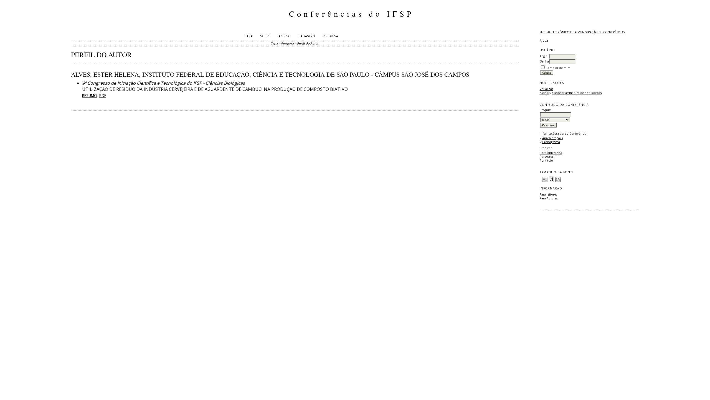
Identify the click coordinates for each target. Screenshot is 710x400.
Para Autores (548, 198)
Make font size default (551, 179)
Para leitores (548, 194)
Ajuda (544, 40)
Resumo (89, 95)
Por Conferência (551, 153)
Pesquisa (330, 36)
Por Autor (546, 157)
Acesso (284, 36)
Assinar (544, 93)
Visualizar (546, 89)
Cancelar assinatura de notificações (577, 93)
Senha (544, 61)
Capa (248, 36)
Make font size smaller (544, 179)
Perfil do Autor (308, 43)
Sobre (265, 36)
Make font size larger (558, 179)
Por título (546, 160)
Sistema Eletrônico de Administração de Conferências (582, 32)
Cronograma (551, 142)
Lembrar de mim (558, 68)
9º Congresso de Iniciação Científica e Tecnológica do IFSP (142, 83)
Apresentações (552, 138)
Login (543, 56)
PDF (102, 95)
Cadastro (306, 36)
